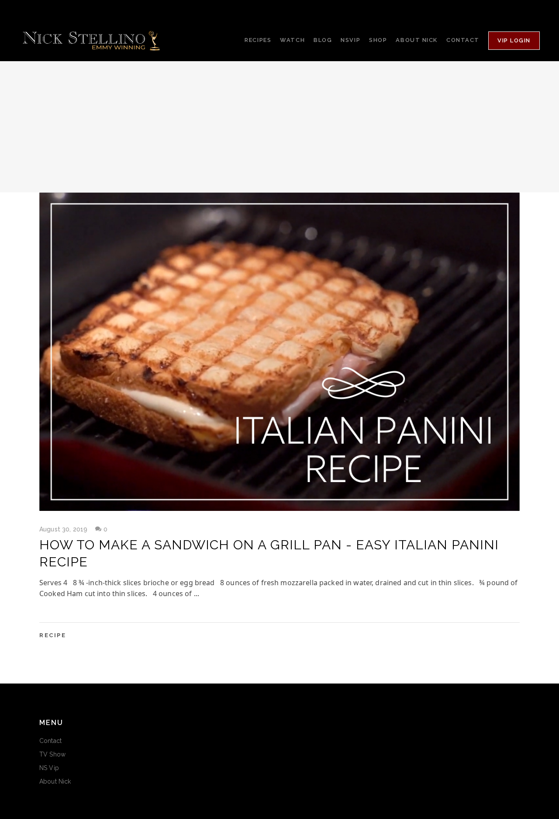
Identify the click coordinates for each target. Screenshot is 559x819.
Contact (50, 740)
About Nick (55, 781)
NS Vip (49, 767)
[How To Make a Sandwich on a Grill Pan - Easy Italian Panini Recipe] (279, 351)
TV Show (52, 754)
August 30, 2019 (63, 529)
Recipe (52, 635)
